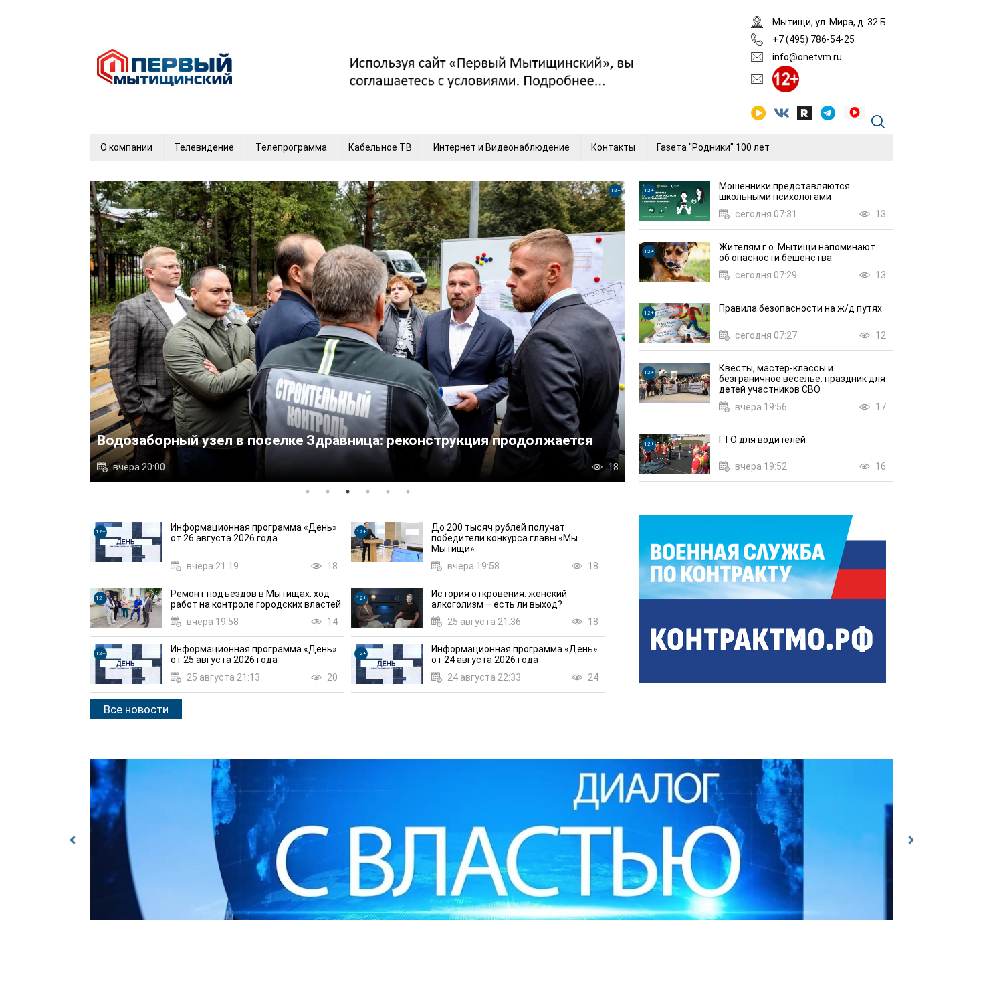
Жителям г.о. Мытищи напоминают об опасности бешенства (797, 252)
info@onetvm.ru (807, 57)
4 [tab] (367, 492)
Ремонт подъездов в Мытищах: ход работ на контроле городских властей (256, 599)
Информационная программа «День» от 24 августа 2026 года (514, 654)
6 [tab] (408, 492)
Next (909, 839)
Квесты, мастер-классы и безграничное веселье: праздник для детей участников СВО (802, 379)
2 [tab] (327, 492)
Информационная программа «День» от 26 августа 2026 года (254, 532)
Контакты (613, 147)
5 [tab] (388, 492)
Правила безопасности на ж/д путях (800, 308)
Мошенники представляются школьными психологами (784, 191)
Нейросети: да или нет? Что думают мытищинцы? (268, 440)
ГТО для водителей (762, 439)
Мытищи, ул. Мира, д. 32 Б (829, 22)
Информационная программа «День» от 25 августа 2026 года (254, 654)
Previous (73, 839)
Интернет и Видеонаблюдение (501, 147)
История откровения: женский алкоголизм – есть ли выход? (499, 599)
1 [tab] (307, 492)
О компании (126, 147)
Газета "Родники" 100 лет (713, 147)
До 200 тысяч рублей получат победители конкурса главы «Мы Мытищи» (504, 538)
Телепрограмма (291, 147)
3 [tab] (347, 492)
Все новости (136, 709)
